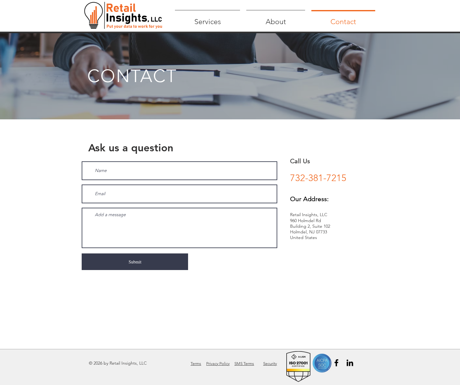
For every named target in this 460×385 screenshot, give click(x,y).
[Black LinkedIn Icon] (350, 362)
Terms (196, 363)
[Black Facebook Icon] (336, 362)
